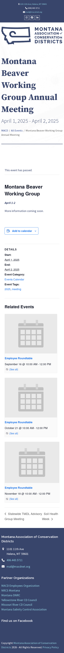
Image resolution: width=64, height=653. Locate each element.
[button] (61, 35)
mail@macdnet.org (33, 12)
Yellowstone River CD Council (19, 600)
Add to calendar (22, 231)
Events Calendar (14, 279)
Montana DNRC (10, 595)
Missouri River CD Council (16, 604)
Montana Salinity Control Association (24, 609)
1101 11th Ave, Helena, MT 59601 (33, 4)
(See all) (13, 369)
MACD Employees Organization (20, 586)
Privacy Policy (51, 647)
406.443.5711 (15, 560)
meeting (16, 289)
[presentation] (31, 333)
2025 (8, 289)
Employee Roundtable (18, 358)
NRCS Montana (10, 590)
